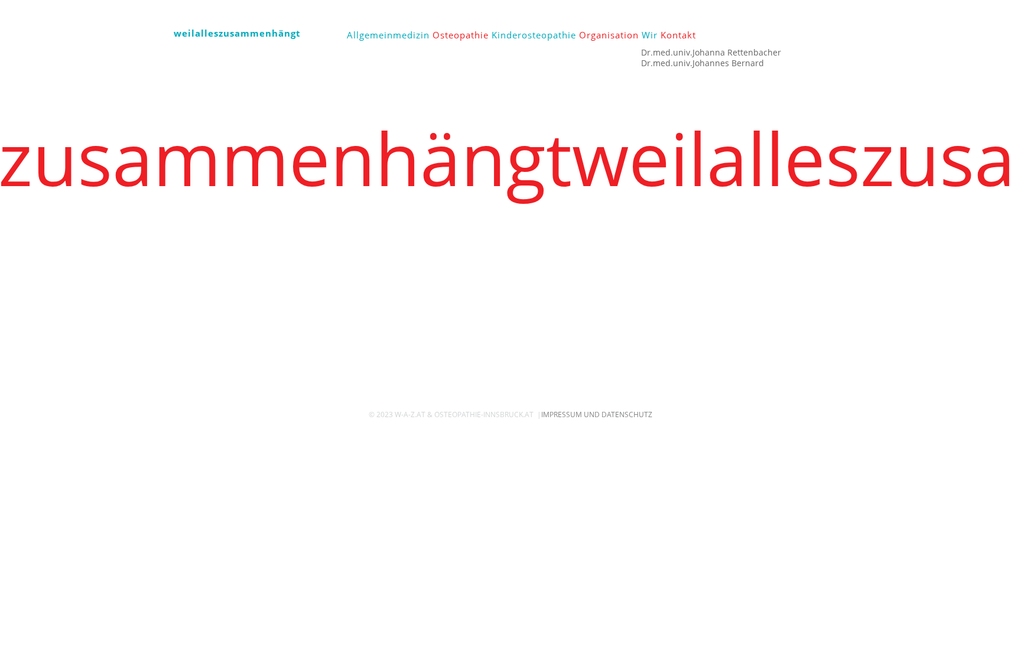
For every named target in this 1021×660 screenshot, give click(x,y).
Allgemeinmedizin (388, 35)
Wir (650, 35)
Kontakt (678, 35)
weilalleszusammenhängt (237, 33)
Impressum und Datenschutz (596, 414)
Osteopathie (461, 35)
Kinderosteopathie (534, 35)
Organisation (609, 35)
